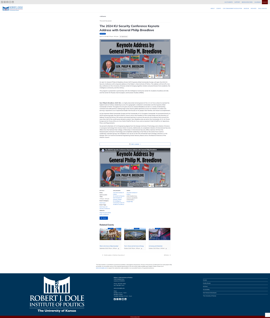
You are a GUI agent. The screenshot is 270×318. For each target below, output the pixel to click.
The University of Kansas (209, 296)
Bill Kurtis (166, 255)
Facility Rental (206, 283)
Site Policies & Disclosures (209, 292)
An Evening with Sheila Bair (155, 246)
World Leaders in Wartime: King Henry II (114, 255)
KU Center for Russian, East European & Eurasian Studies (119, 197)
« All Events (103, 16)
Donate (205, 280)
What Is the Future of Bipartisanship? (109, 246)
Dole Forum (102, 33)
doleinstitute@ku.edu (101, 268)
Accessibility (206, 289)
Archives (205, 286)
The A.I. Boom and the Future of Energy (134, 246)
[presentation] (110, 236)
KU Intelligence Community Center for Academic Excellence (118, 202)
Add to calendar (135, 144)
